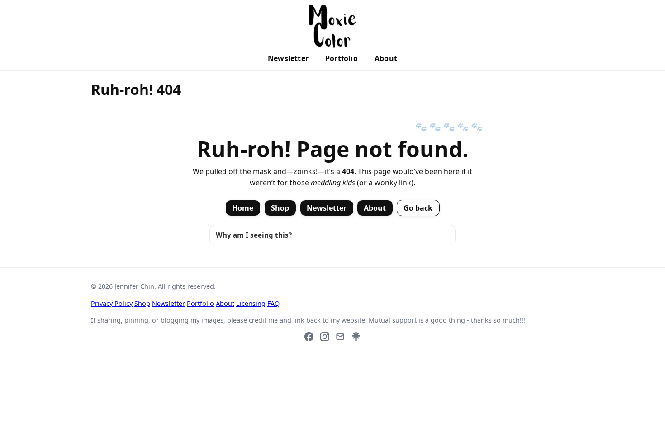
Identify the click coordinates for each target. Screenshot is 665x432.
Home (242, 208)
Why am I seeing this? (254, 234)
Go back (418, 208)
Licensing (251, 303)
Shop (280, 208)
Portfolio (341, 58)
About (386, 58)
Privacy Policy (112, 303)
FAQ (273, 303)
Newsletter (288, 58)
